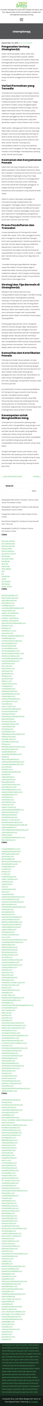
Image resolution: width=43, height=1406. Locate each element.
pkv (3, 571)
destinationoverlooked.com (13, 1065)
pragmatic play (14, 1357)
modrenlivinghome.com (11, 1316)
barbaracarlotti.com (10, 812)
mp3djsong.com (8, 605)
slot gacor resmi (17, 1360)
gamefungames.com (10, 1178)
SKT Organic (33, 1402)
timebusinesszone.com (11, 1081)
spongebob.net (8, 912)
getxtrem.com (7, 972)
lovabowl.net (7, 1102)
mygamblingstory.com (11, 849)
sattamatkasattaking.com (12, 1289)
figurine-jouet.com (9, 1309)
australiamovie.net (9, 600)
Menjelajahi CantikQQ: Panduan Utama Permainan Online (17, 529)
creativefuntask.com (10, 1183)
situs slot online (32, 1392)
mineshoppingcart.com (11, 1130)
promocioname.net (10, 711)
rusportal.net (7, 884)
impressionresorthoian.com (13, 1023)
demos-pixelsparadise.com (13, 635)
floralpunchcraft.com (10, 985)
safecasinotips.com (10, 1221)
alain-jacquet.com (9, 904)
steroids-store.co (9, 739)
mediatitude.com (9, 638)
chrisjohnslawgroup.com (12, 1233)
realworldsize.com (9, 929)
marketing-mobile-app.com (13, 982)
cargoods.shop (8, 894)
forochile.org (7, 704)
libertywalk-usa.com (10, 598)
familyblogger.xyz (9, 1231)
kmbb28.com (7, 1326)
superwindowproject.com (12, 792)
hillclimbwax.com (9, 1070)
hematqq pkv (7, 1389)
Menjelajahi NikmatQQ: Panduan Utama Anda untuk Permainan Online (20, 501)
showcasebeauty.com (11, 651)
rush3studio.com (8, 866)
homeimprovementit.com (12, 1105)
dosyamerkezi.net (9, 646)
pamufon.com (7, 1251)
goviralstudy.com (9, 802)
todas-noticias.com (10, 879)
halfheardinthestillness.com (13, 762)
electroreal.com (8, 1122)
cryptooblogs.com (9, 1163)
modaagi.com (7, 686)
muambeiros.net (8, 726)
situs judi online (8, 558)
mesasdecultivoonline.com (12, 942)
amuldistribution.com (10, 1170)
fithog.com (6, 744)
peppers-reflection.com (12, 1083)
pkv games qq (19, 1392)
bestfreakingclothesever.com (14, 1025)
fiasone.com (7, 987)
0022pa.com (7, 676)
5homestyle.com (8, 840)
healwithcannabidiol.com (12, 1271)
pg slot (14, 1351)
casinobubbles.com (10, 1142)
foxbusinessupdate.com (11, 1000)
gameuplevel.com (9, 1165)
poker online (7, 586)
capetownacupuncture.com (13, 896)
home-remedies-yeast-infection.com (17, 1120)
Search (9, 486)
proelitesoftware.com (11, 1226)
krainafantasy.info (9, 876)
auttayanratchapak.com (12, 917)
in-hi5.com (6, 874)
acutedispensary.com (10, 1038)
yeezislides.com (8, 1115)
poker (4, 579)
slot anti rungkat (26, 1354)
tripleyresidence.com (10, 1241)
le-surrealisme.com (10, 648)
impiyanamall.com (9, 1147)
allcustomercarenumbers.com (14, 1228)
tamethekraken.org (10, 1256)
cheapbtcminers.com (11, 1188)
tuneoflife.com (7, 1086)
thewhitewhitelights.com (12, 754)
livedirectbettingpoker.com (13, 997)
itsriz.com (5, 891)
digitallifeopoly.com (10, 1140)
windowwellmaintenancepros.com (16, 1088)
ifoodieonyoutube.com (11, 1127)
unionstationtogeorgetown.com (15, 1190)
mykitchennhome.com (11, 784)
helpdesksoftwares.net (11, 1100)
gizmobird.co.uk (8, 603)
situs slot (14, 1354)
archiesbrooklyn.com (10, 724)
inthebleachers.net (9, 817)
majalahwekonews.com (11, 851)
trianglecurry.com (9, 1276)
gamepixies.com (8, 1213)
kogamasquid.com (9, 827)
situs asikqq (6, 569)
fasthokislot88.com (9, 1218)
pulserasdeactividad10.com (13, 809)
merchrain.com (8, 1324)
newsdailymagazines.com (12, 1110)
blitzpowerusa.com (9, 952)
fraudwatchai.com (9, 1158)
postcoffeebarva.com (11, 919)
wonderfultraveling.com (11, 709)
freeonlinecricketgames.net (13, 716)
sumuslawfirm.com (9, 1030)
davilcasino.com (8, 1155)
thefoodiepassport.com (11, 789)
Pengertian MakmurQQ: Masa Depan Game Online (19, 515)
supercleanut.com (9, 1203)
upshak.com (7, 1015)
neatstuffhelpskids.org (11, 698)
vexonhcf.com (7, 633)
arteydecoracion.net (10, 741)
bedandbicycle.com (10, 1205)
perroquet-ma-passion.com (13, 1314)
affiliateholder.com (9, 1091)
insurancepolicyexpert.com (13, 653)
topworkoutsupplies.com (12, 1132)
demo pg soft (29, 1380)
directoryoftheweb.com (11, 861)
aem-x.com (6, 1160)
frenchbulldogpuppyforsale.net (14, 825)
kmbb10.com (7, 970)
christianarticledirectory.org (13, 837)
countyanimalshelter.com (12, 1055)
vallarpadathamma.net (11, 927)
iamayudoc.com (8, 1193)
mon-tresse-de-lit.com (11, 1299)
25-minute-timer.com (11, 1180)
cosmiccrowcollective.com (13, 902)
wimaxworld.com (8, 714)
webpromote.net (9, 736)
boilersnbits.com (8, 944)
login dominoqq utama (12, 476)
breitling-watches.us (10, 620)
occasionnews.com (9, 1075)
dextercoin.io (7, 835)
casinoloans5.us (8, 777)
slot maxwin (29, 1351)
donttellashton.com (10, 864)
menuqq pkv (7, 1345)
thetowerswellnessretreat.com (14, 1281)
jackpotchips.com (9, 1223)
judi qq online (7, 548)
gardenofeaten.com (10, 954)
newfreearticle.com (10, 949)
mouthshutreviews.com (11, 1135)
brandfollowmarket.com (12, 1050)
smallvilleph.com (8, 688)
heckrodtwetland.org (10, 759)
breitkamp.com (8, 1238)
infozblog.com (7, 729)
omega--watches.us (10, 618)
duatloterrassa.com (10, 1248)
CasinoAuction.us (8, 779)
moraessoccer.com (10, 701)
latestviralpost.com (10, 947)
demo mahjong (8, 551)
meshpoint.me (7, 909)
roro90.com (6, 869)
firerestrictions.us (9, 721)
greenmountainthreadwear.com (15, 1035)
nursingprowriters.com (11, 1033)
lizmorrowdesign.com (10, 1268)
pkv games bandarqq (24, 1362)
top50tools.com (8, 663)
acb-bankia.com (8, 1010)
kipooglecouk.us (8, 782)
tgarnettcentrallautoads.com (14, 623)
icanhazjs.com (7, 797)
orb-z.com (6, 937)
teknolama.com (8, 932)
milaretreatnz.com (9, 683)
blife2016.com (7, 1263)
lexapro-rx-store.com (11, 819)
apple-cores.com (9, 807)
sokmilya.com (7, 1331)
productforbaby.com (10, 934)
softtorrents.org (8, 1243)
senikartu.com (7, 881)
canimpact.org (8, 799)
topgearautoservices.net (12, 1306)
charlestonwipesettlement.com (15, 1048)
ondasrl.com (7, 1261)
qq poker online (20, 1389)
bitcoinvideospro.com (10, 899)
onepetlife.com (8, 1291)
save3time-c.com (9, 630)
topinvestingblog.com (11, 661)
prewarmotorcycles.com (12, 641)
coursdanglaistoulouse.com (13, 608)
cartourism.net (8, 804)
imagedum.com (8, 1279)
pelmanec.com (8, 856)
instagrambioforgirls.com (12, 965)
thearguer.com (8, 980)
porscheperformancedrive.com (15, 1253)
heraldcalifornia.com (10, 1208)
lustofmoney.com (9, 1078)
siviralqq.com (7, 1020)
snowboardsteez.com (10, 962)
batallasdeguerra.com (11, 693)
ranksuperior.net (8, 1060)
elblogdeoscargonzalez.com (13, 734)
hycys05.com (7, 957)
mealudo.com (7, 992)
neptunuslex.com (9, 610)
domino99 (6, 1348)
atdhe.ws (5, 756)
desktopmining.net (9, 814)
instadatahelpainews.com (12, 1319)
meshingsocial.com (9, 977)
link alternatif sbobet (20, 1386)
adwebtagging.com (10, 1058)
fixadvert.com (7, 625)
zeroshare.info (7, 678)
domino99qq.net (8, 859)
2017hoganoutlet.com (10, 854)
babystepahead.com (10, 1063)
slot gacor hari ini (9, 553)
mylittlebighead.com (10, 1195)
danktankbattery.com (11, 990)
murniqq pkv (34, 1386)
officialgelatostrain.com (11, 1284)
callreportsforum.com (11, 1329)
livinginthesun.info (9, 889)
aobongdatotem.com (10, 1117)
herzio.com (6, 871)
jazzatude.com (7, 673)
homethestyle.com (9, 1168)
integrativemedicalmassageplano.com (17, 1005)
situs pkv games (8, 541)
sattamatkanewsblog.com (12, 1040)
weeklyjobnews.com (10, 1053)
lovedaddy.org (7, 1002)
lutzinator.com (7, 1258)
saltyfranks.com (8, 668)
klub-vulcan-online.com (11, 1236)
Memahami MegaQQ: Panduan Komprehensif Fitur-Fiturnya (20, 522)
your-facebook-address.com (14, 1311)
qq (3, 574)
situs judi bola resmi (22, 1383)
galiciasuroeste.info (9, 691)
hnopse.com (7, 1073)
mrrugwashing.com (9, 1007)
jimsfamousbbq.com (10, 595)
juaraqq (37, 476)
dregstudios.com (8, 696)
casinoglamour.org (9, 832)
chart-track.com (9, 706)
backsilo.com (7, 1018)
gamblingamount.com (11, 1068)
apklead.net (6, 1339)
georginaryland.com (10, 749)
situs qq (5, 564)
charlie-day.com (8, 995)
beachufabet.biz (8, 1296)
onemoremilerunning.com (12, 960)
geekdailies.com (8, 1321)
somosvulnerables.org (11, 1246)
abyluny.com (7, 1334)
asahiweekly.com (9, 1200)
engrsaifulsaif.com (9, 1185)
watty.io (5, 886)
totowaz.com (7, 1045)
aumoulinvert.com (9, 787)
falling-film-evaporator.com (13, 1028)
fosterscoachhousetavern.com (14, 939)
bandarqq (6, 561)
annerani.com (7, 671)
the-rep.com (7, 666)
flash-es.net (6, 1012)
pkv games (6, 581)
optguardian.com (9, 1150)
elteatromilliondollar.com (12, 922)
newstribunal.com (9, 1107)
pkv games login (8, 543)
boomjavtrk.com (8, 1337)
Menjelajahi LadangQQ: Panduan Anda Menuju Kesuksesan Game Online (20, 508)
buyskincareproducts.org (12, 822)
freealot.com (7, 1198)
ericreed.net (7, 767)
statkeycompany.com (11, 656)
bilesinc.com (7, 681)
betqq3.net (6, 774)
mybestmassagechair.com (13, 764)
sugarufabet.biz (8, 1301)
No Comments (26, 43)
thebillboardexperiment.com (13, 1294)
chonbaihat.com (8, 731)
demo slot (6, 566)
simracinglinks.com (9, 643)
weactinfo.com (8, 975)
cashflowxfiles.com (9, 967)
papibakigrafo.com (9, 794)
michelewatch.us (8, 615)
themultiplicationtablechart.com (15, 830)
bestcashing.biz (8, 719)
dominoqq (6, 556)
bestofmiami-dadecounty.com (14, 1125)
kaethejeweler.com (9, 1286)
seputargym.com (9, 1145)
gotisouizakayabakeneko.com (14, 907)
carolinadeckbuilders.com (12, 658)
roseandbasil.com (9, 751)
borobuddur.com (8, 1173)
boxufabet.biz (7, 1304)
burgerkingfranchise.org (11, 924)
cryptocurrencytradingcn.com (14, 1043)
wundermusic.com (9, 1175)
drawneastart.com (9, 1216)
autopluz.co (6, 628)
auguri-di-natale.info (10, 613)
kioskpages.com (8, 1273)
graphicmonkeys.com (11, 1210)
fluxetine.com (7, 769)
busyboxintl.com (8, 914)
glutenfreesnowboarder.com (13, 1266)
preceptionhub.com (10, 1112)
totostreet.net (7, 1152)
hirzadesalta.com (9, 1137)
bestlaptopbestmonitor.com (13, 746)
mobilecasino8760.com (11, 772)
